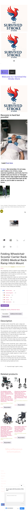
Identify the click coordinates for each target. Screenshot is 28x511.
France (7, 297)
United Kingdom (9, 292)
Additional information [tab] (16, 313)
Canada (7, 299)
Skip (18, 508)
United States (9, 290)
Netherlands (8, 302)
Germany (8, 295)
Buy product (5, 305)
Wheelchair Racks (12, 205)
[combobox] (4, 72)
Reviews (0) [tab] (5, 316)
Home (2, 205)
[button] (14, 61)
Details (2, 268)
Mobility (6, 205)
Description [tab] (5, 313)
